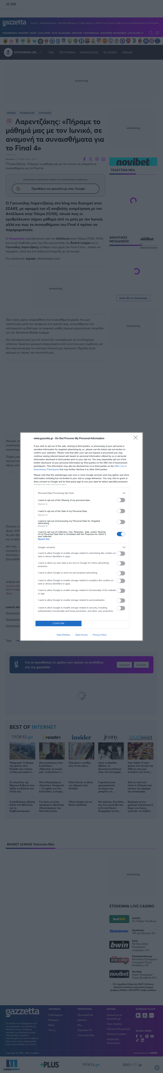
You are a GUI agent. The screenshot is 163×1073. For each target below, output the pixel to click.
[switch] (121, 500)
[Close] (137, 439)
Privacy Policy (99, 634)
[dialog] (81, 536)
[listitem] (81, 493)
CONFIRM (58, 623)
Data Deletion (63, 634)
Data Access (81, 634)
